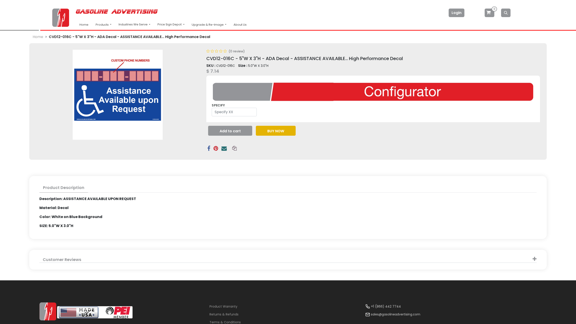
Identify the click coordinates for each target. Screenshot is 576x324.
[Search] (506, 13)
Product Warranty (223, 306)
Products (102, 24)
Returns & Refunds (223, 314)
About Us (240, 24)
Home (83, 24)
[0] (489, 12)
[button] (230, 131)
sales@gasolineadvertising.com (395, 314)
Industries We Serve (133, 24)
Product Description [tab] (63, 187)
